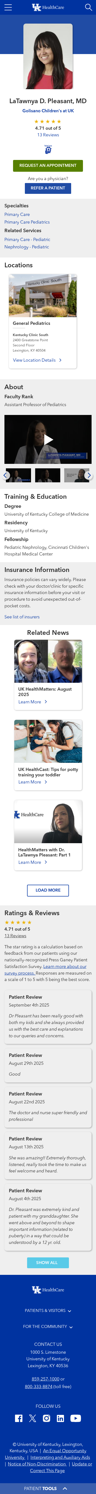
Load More (48, 890)
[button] (8, 7)
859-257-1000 (45, 1379)
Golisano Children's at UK (48, 111)
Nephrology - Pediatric (26, 247)
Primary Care (17, 215)
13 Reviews (48, 135)
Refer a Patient (48, 188)
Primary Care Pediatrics (27, 222)
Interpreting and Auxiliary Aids (60, 1458)
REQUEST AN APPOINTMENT (48, 166)
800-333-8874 (38, 1387)
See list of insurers (22, 617)
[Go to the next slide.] (88, 475)
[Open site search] (88, 7)
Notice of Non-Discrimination (37, 1464)
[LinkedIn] (60, 1419)
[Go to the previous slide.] (5, 475)
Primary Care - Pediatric (27, 240)
